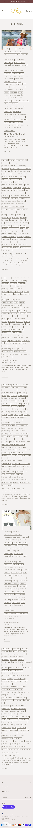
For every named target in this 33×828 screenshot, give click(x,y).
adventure (16, 57)
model (6, 92)
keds (24, 84)
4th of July (5, 163)
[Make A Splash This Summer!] (16, 40)
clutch (23, 678)
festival (21, 73)
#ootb (6, 49)
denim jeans (26, 187)
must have (19, 321)
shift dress (11, 450)
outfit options (6, 714)
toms (13, 119)
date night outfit (19, 409)
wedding (28, 741)
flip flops (13, 561)
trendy (4, 346)
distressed (19, 299)
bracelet (5, 179)
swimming (15, 117)
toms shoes (14, 239)
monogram (15, 217)
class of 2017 (18, 553)
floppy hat (24, 76)
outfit (17, 220)
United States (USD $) (8, 814)
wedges (14, 242)
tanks (4, 340)
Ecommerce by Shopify (10, 820)
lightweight (5, 706)
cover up (23, 68)
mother (23, 706)
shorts (22, 228)
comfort (11, 185)
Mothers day (6, 708)
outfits (12, 442)
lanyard (22, 87)
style (15, 335)
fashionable (15, 686)
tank (27, 338)
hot (20, 81)
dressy (10, 414)
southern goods (21, 106)
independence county (8, 209)
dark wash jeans (21, 297)
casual (16, 182)
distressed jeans (7, 190)
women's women (23, 125)
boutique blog (16, 65)
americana (15, 171)
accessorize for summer (12, 54)
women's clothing (17, 122)
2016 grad (8, 648)
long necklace (9, 89)
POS (3, 820)
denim (19, 187)
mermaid (4, 321)
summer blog (17, 111)
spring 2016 (5, 730)
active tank (8, 57)
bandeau (21, 60)
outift (18, 442)
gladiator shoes (24, 198)
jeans (8, 212)
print (22, 324)
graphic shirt (12, 201)
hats (7, 703)
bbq (24, 171)
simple (14, 727)
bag (17, 60)
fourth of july (9, 79)
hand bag (7, 81)
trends (24, 343)
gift (27, 692)
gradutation (6, 428)
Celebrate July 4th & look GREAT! (14, 254)
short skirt (27, 455)
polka (4, 719)
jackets (9, 436)
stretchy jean (6, 463)
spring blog (13, 730)
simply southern (10, 106)
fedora (13, 305)
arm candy (15, 662)
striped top (15, 463)
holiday (11, 206)
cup (12, 70)
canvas (19, 179)
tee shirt (13, 340)
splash (7, 109)
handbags (5, 206)
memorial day (19, 575)
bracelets (12, 179)
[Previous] (5, 1)
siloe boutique (13, 103)
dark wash (11, 297)
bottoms (4, 289)
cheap (13, 676)
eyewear (14, 73)
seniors (4, 450)
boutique (7, 65)
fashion (27, 414)
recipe (11, 447)
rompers (19, 223)
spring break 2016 (24, 730)
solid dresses (17, 461)
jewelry (18, 84)
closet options (16, 403)
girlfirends (25, 308)
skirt (25, 231)
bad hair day (5, 286)
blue (19, 395)
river (23, 95)
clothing (7, 556)
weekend (7, 122)
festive (23, 193)
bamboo (22, 662)
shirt (18, 450)
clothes (4, 185)
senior (16, 719)
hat (3, 703)
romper (12, 223)
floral (19, 305)
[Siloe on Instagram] (5, 803)
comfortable (19, 185)
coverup (7, 70)
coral (17, 68)
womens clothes (16, 128)
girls (20, 695)
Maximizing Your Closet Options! (13, 489)
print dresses (20, 444)
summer (20, 109)
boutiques (22, 176)
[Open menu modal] (2, 11)
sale (6, 98)
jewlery (20, 212)
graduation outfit (21, 425)
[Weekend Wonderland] (16, 520)
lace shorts (19, 215)
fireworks (5, 195)
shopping (7, 100)
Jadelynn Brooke (10, 84)
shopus (14, 455)
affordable (5, 393)
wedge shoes (6, 242)
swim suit (23, 114)
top (3, 343)
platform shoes (15, 324)
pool (18, 95)
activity (12, 168)
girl (24, 561)
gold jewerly (6, 310)
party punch (5, 444)
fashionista (23, 686)
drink (27, 190)
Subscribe (28, 797)
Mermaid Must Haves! (9, 360)
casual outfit (24, 182)
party (14, 95)
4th (26, 160)
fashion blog (6, 305)
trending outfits (15, 343)
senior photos (23, 719)
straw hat (13, 109)
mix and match (19, 89)
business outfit (6, 673)
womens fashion (10, 130)
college (11, 68)
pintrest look (15, 716)
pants (22, 220)
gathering (15, 198)
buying (15, 673)
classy (4, 678)
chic (6, 68)
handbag (14, 81)
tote (18, 119)
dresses (21, 190)
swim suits (8, 117)
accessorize (17, 51)
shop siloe (18, 98)
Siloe (11, 816)
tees (3, 239)
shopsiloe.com (23, 100)
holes (4, 436)
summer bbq (8, 111)
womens (7, 128)
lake (17, 87)
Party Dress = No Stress (10, 753)
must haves (13, 92)
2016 (7, 160)
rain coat (5, 447)
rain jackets (8, 583)
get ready (22, 692)
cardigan (24, 65)
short (20, 455)
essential (7, 73)
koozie (13, 87)
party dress (5, 716)
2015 (3, 160)
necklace (23, 217)
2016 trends (20, 49)
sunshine (16, 114)
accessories (8, 51)
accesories (13, 163)
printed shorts (6, 327)
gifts (3, 695)
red (3, 223)
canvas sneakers (7, 182)
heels (18, 433)
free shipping (19, 79)
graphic (4, 201)
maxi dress (21, 319)
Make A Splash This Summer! (14, 134)
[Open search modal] (27, 11)
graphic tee (21, 201)
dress (16, 190)
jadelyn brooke (6, 316)
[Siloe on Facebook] (3, 803)
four (11, 195)
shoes (4, 225)
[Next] (28, 1)
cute (16, 70)
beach (6, 62)
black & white (16, 174)
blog (15, 62)
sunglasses (8, 114)
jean (3, 212)
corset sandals (7, 187)
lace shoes (11, 215)
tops (7, 343)
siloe (6, 103)
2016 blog (12, 49)
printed (28, 324)
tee (8, 340)
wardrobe (24, 119)
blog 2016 (21, 62)
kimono (7, 87)
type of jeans (12, 346)
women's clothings (10, 125)
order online (21, 711)
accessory (24, 54)
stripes (23, 463)
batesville (5, 665)
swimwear (8, 119)
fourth (16, 195)
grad (13, 425)
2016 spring (16, 648)
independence (20, 206)
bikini (11, 62)
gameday (14, 692)
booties (11, 667)
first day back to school (12, 76)
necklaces (5, 220)
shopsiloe (15, 100)
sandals (11, 98)
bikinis (8, 174)
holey (29, 313)
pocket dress (25, 716)
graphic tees (6, 204)
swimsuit (22, 117)
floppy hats (13, 689)
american (27, 168)
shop (8, 225)
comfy (27, 185)
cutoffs (4, 297)
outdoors (8, 95)
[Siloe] (16, 11)
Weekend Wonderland (12, 622)
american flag (6, 171)
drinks (21, 70)
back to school (9, 60)
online (20, 92)
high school (25, 433)
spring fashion (6, 733)
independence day (22, 209)
